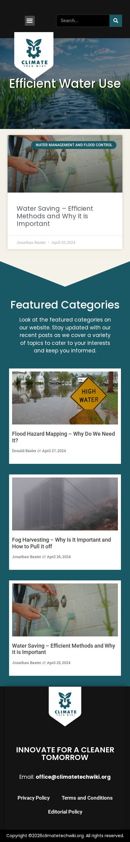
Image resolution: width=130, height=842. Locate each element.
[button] (30, 21)
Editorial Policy (65, 812)
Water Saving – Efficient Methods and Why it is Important (55, 216)
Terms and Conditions (87, 798)
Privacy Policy (34, 798)
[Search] (115, 21)
